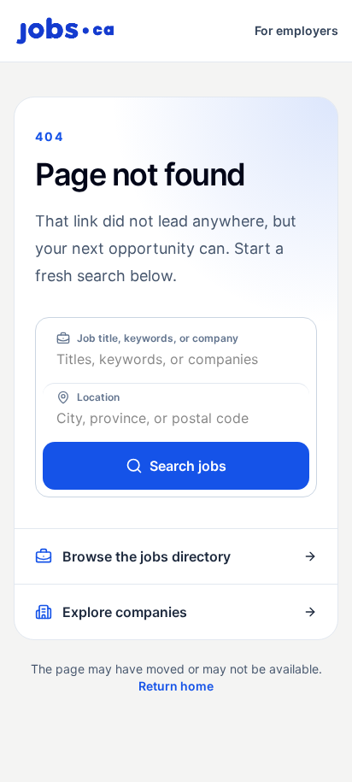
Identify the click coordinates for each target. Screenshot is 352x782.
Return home (176, 686)
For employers (296, 30)
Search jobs (188, 465)
